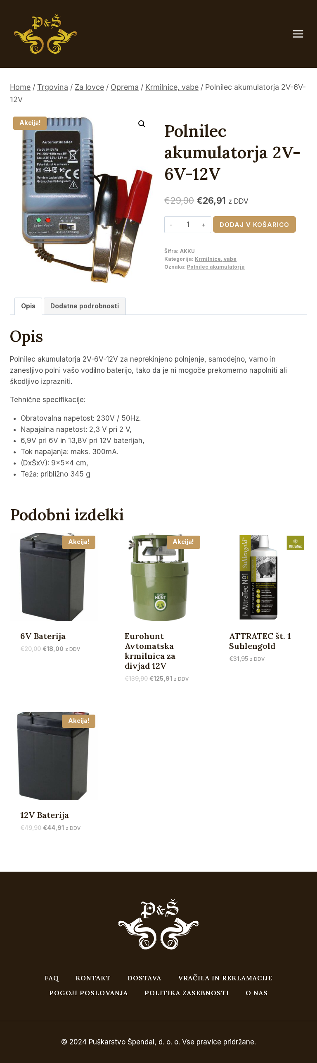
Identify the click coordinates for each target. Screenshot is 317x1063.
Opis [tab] (28, 306)
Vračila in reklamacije (225, 978)
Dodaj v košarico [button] (50, 662)
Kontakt (93, 978)
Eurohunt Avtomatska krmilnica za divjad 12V (150, 651)
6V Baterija (43, 636)
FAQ (52, 978)
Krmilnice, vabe (216, 259)
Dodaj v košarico (254, 225)
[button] (142, 124)
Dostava (144, 978)
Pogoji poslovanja (88, 993)
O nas (257, 993)
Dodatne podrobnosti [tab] (84, 306)
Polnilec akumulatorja (216, 267)
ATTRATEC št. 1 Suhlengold (260, 641)
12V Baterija (44, 815)
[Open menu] (302, 34)
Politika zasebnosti (186, 993)
